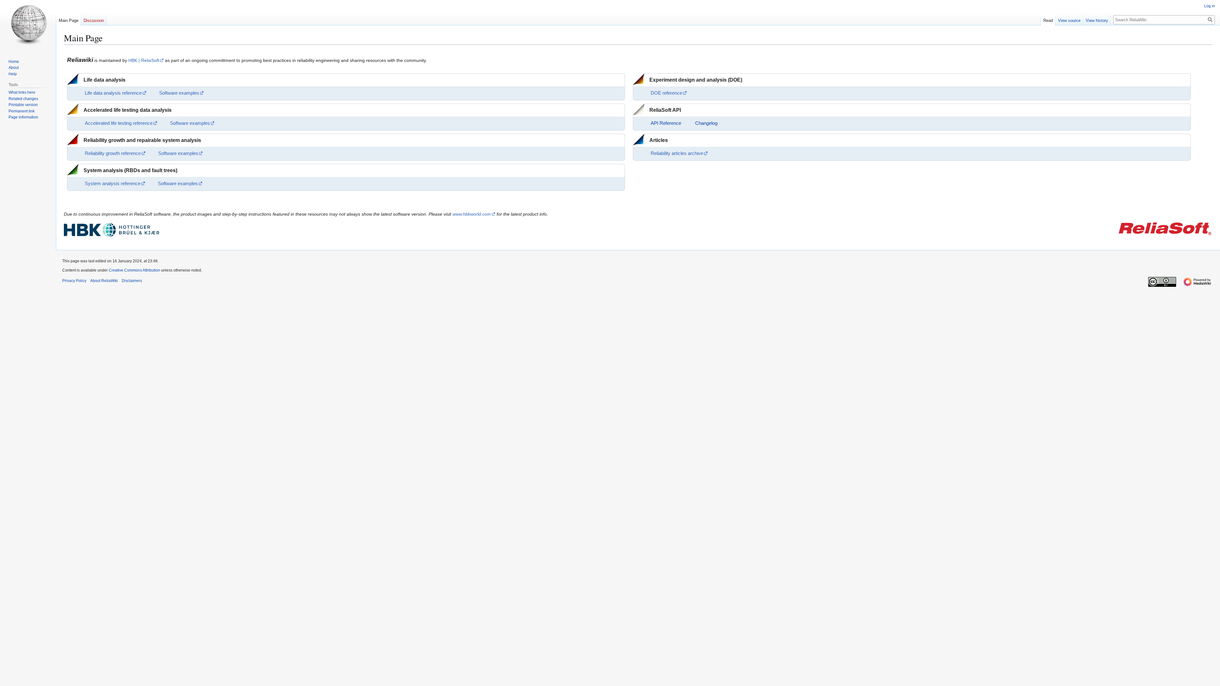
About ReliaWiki (104, 281)
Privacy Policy (74, 281)
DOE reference (666, 93)
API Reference (666, 123)
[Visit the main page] (28, 25)
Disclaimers (132, 281)
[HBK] (111, 229)
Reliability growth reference (113, 153)
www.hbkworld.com (471, 214)
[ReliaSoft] (1164, 228)
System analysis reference (112, 183)
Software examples (179, 93)
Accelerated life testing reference (118, 123)
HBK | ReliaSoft (143, 60)
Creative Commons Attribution (134, 270)
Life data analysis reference (113, 93)
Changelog (706, 123)
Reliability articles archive (677, 153)
